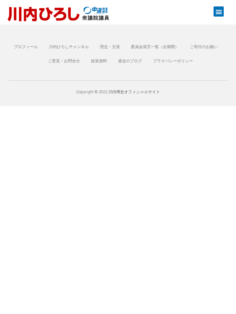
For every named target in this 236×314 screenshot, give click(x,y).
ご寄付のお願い (204, 46)
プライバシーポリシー (173, 61)
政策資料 (99, 61)
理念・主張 (110, 46)
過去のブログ (130, 61)
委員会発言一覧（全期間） (155, 46)
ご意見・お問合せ (64, 61)
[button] (219, 11)
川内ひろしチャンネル (69, 46)
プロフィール (26, 46)
